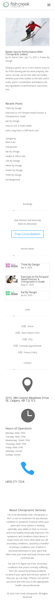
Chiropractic (11, 146)
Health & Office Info (15, 156)
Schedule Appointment (30, 346)
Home (30, 326)
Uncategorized (13, 179)
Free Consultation (27, 234)
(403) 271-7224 (15, 481)
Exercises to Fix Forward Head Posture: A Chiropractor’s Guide (34, 279)
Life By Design (13, 160)
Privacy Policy (30, 352)
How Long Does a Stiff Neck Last (22, 130)
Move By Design (14, 165)
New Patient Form (30, 333)
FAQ (30, 339)
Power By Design (14, 170)
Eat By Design (12, 121)
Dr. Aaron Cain (15, 57)
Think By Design (14, 108)
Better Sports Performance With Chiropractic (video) (24, 53)
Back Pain (10, 142)
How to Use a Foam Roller (19, 125)
